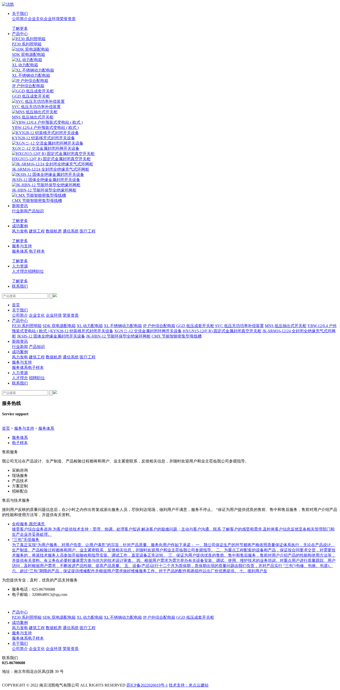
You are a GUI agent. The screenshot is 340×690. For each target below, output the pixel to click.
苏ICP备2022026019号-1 (147, 685)
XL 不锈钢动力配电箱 (31, 75)
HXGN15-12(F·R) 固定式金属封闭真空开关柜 (51, 159)
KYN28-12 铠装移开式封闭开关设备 (43, 138)
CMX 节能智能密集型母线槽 (37, 200)
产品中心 (20, 34)
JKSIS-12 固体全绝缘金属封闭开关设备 (46, 180)
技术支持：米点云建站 (189, 685)
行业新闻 (20, 211)
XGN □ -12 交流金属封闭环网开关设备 (45, 148)
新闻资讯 (20, 206)
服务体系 (20, 251)
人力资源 (20, 266)
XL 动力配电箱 (25, 65)
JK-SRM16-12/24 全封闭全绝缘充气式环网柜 (50, 169)
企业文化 (36, 19)
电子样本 (37, 251)
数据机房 (54, 231)
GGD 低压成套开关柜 (31, 96)
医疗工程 (88, 231)
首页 (16, 305)
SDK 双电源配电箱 (28, 54)
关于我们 (20, 13)
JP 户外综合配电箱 (28, 86)
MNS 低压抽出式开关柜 (33, 117)
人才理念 (20, 271)
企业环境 (52, 19)
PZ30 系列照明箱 (27, 44)
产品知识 (36, 211)
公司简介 (20, 19)
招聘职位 (36, 271)
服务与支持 (22, 246)
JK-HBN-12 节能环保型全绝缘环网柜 (44, 190)
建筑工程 (37, 231)
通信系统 (71, 231)
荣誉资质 (68, 19)
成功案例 (20, 226)
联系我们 (20, 286)
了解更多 (20, 28)
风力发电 (20, 231)
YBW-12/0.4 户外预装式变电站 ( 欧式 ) (45, 127)
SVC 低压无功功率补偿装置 (36, 107)
